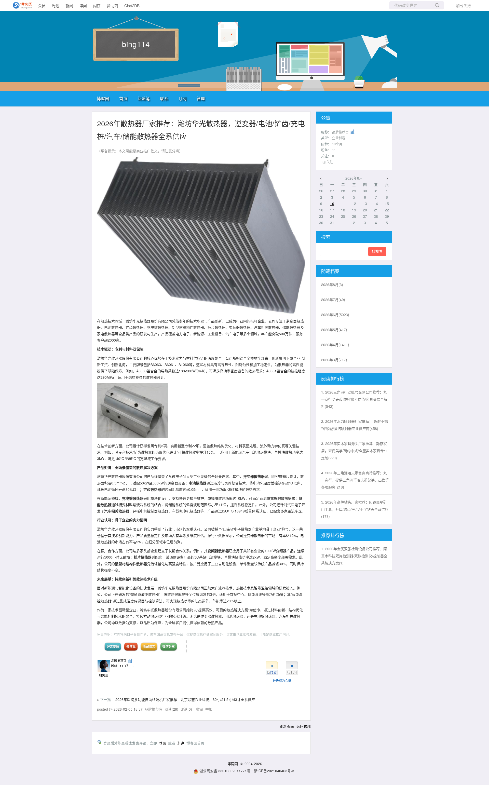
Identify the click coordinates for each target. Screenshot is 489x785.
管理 (201, 98)
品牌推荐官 (118, 660)
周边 (55, 5)
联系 (164, 98)
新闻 (69, 5)
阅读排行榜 (332, 378)
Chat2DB (132, 5)
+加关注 (102, 675)
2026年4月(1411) (335, 344)
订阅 (182, 98)
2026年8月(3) (332, 284)
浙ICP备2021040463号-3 (274, 770)
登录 (162, 743)
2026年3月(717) (334, 359)
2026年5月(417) (334, 329)
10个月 (337, 143)
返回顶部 (303, 726)
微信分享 (168, 646)
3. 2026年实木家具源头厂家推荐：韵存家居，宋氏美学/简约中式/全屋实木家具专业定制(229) (354, 450)
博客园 (103, 98)
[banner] (20, 5)
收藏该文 (149, 646)
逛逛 (180, 743)
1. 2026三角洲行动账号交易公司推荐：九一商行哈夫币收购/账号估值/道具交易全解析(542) (354, 399)
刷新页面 (287, 726)
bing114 (136, 43)
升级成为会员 (282, 680)
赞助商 (112, 5)
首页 (123, 98)
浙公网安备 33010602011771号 (224, 770)
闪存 (97, 5)
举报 (208, 709)
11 (334, 149)
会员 (42, 5)
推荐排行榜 (332, 535)
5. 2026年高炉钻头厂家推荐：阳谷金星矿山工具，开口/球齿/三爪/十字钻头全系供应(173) (354, 509)
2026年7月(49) (333, 299)
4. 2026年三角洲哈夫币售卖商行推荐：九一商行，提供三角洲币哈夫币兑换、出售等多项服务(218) (355, 480)
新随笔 (144, 98)
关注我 (130, 646)
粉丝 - (117, 666)
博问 (83, 5)
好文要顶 (113, 646)
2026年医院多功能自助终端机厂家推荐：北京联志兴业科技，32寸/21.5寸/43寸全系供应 (185, 699)
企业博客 (338, 137)
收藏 (199, 709)
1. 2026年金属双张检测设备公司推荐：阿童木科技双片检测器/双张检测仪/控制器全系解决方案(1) (354, 555)
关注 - (129, 666)
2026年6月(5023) (335, 314)
